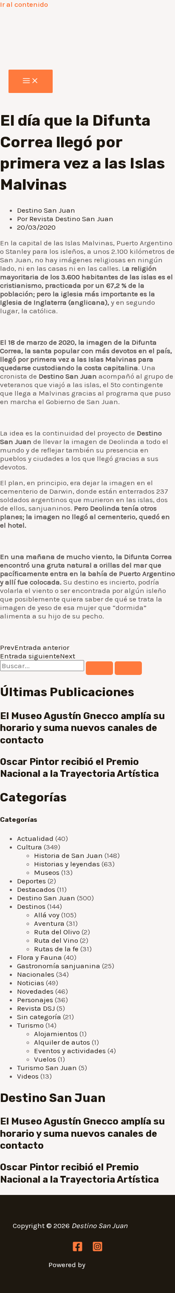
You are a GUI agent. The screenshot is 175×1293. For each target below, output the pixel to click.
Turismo (30, 1025)
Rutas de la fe (56, 948)
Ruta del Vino (56, 940)
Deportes (31, 881)
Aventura (49, 923)
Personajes (35, 999)
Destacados (36, 889)
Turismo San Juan (47, 1067)
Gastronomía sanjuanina (58, 965)
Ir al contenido (24, 4)
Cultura (29, 847)
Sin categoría (39, 1016)
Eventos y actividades (70, 1050)
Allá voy (46, 915)
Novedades (35, 991)
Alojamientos (56, 1033)
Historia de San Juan (68, 855)
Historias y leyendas (67, 864)
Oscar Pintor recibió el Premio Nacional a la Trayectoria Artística (79, 768)
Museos (46, 872)
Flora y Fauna (39, 957)
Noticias (30, 982)
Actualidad (35, 838)
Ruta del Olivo (57, 932)
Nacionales (35, 974)
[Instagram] (97, 1249)
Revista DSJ (36, 1008)
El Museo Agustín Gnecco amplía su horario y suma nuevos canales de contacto (82, 728)
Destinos (31, 906)
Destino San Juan (46, 210)
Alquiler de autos (62, 1042)
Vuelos (45, 1059)
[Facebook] (77, 1249)
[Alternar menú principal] (30, 81)
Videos (28, 1076)
